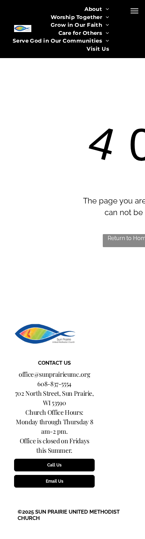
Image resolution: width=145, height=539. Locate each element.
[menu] (134, 11)
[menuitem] (97, 9)
